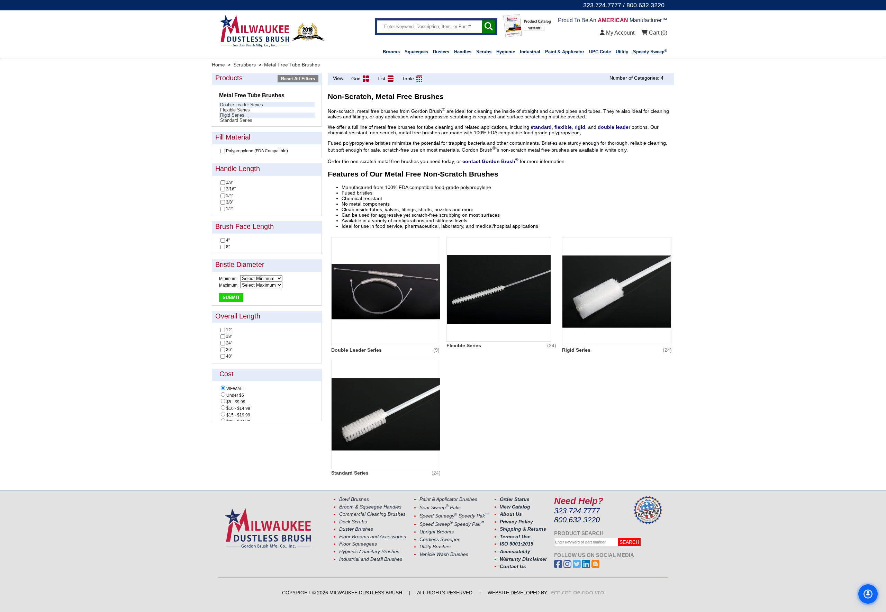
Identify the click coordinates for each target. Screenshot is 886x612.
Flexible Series (235, 109)
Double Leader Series (241, 104)
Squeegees (416, 51)
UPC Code (600, 51)
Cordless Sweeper (439, 539)
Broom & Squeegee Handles (370, 507)
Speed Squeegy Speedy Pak (454, 516)
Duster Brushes (356, 529)
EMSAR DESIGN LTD (577, 592)
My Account (619, 33)
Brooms (391, 51)
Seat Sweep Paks (440, 507)
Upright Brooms (436, 531)
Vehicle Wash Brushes (443, 554)
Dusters (441, 51)
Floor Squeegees (358, 544)
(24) (551, 345)
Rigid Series (232, 115)
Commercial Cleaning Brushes (372, 514)
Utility (622, 51)
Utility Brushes (435, 546)
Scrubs (483, 51)
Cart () (657, 33)
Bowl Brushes (354, 499)
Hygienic (505, 51)
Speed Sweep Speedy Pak (451, 524)
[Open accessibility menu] (868, 594)
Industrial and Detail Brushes (370, 559)
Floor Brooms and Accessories (372, 536)
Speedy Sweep (650, 51)
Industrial (530, 51)
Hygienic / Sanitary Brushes (369, 551)
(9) (436, 350)
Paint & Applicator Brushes (448, 499)
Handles (462, 51)
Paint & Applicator (564, 51)
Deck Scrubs (353, 521)
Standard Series (236, 120)
